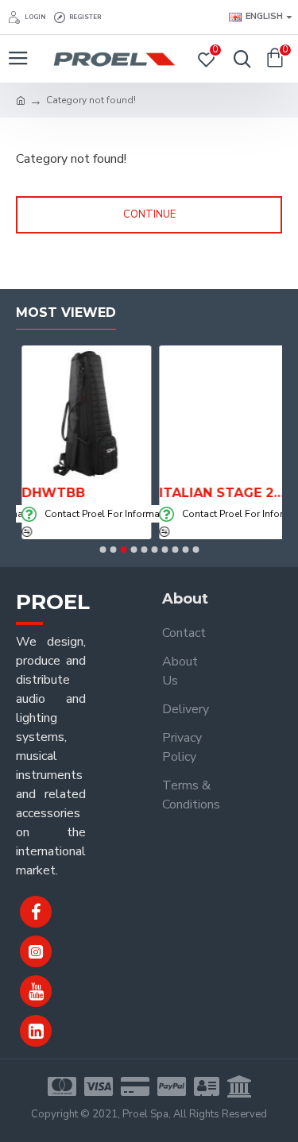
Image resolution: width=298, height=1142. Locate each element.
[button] (102, 549)
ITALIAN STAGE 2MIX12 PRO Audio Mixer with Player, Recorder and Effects (218, 492)
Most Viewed (66, 312)
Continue (149, 214)
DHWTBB (47, 492)
